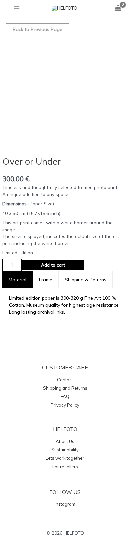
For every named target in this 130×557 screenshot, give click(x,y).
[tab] (17, 279)
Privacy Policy (65, 405)
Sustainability (65, 449)
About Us (65, 441)
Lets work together (65, 458)
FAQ (65, 396)
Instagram (65, 504)
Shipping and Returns (65, 388)
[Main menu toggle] (16, 8)
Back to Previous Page (37, 29)
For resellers (65, 466)
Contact (65, 379)
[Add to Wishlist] (96, 265)
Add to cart (53, 265)
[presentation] (17, 279)
